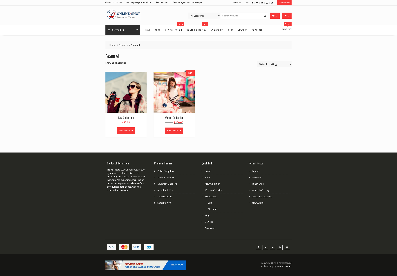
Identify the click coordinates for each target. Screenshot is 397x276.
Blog (230, 30)
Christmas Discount (262, 196)
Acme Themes (284, 266)
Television (257, 177)
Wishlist (237, 2)
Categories (118, 30)
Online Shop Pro (165, 171)
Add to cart (124, 130)
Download (257, 30)
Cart (246, 2)
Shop (157, 30)
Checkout (212, 209)
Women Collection (196, 30)
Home (147, 30)
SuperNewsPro (164, 196)
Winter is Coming (260, 190)
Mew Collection (173, 30)
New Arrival (257, 202)
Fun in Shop (258, 183)
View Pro (242, 30)
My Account (284, 2)
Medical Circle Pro (166, 177)
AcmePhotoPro (165, 190)
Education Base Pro (167, 183)
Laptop (255, 171)
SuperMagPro (164, 202)
